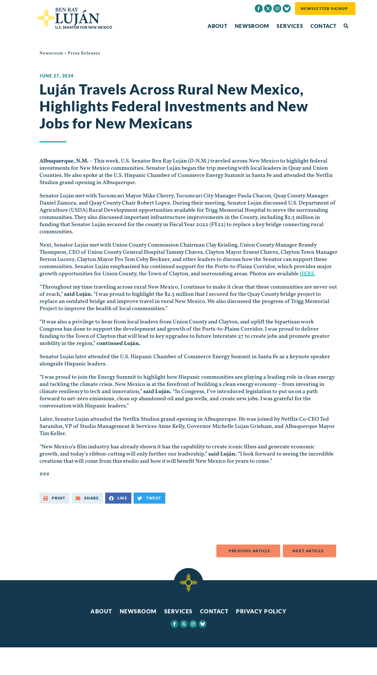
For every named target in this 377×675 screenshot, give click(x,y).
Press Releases (84, 53)
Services (290, 26)
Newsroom (252, 26)
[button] (346, 26)
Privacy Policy (261, 611)
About (217, 26)
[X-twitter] (268, 8)
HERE (307, 274)
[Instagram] (277, 8)
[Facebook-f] (259, 8)
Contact (323, 26)
